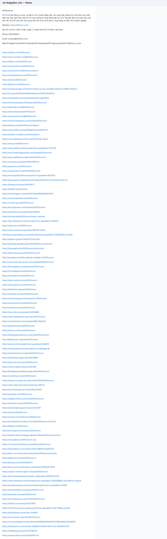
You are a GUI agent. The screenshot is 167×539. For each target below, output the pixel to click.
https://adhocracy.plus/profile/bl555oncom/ (21, 253)
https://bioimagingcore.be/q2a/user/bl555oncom (23, 266)
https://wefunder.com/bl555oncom (17, 394)
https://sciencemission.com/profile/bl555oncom (23, 353)
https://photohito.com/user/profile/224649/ (21, 212)
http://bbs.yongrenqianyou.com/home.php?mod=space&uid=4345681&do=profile (37, 235)
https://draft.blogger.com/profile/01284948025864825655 (27, 193)
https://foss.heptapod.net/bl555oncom (19, 271)
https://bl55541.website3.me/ (14, 189)
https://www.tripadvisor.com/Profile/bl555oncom (23, 499)
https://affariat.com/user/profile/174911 (19, 503)
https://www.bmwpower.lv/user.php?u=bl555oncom (24, 298)
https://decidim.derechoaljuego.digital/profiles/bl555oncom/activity (31, 435)
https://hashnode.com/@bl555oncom (18, 107)
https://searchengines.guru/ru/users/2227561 (21, 408)
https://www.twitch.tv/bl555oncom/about (20, 70)
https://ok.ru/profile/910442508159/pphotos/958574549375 (28, 93)
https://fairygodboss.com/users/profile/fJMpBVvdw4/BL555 (28, 449)
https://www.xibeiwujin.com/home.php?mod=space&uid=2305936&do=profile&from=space (41, 481)
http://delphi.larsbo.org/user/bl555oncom (20, 339)
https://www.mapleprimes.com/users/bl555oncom (23, 317)
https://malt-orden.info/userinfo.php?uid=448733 (23, 385)
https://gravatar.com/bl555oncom (16, 166)
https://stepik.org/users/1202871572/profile (21, 239)
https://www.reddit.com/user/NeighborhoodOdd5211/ (25, 130)
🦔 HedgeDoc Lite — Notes (17, 2)
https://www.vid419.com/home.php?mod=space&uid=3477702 (29, 148)
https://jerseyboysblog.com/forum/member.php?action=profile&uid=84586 (34, 485)
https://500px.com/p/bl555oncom (17, 61)
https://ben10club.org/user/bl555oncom (19, 289)
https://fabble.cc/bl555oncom (15, 426)
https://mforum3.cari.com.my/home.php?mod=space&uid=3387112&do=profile (36, 508)
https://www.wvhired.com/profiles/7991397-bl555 (23, 230)
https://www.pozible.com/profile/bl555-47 (20, 535)
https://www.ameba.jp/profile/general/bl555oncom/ (24, 102)
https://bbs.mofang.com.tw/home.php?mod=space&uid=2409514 (30, 221)
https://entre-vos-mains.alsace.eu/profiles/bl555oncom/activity (29, 453)
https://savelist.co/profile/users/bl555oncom (21, 417)
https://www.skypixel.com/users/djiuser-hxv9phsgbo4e (26, 348)
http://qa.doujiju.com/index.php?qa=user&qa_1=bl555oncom (28, 257)
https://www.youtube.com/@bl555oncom (20, 57)
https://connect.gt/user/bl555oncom (18, 203)
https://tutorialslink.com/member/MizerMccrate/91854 (25, 98)
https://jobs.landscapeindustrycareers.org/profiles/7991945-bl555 (30, 476)
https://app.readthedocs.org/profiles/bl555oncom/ (24, 157)
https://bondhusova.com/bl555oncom (18, 307)
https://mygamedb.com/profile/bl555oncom (21, 171)
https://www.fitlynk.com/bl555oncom (18, 276)
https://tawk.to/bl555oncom (14, 80)
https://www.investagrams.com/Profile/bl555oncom (24, 121)
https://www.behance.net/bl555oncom (18, 111)
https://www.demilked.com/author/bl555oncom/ (23, 490)
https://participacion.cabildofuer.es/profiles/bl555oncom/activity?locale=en (34, 180)
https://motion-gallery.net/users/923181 (19, 367)
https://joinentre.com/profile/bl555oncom (20, 403)
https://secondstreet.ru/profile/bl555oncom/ (21, 517)
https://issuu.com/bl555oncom (15, 143)
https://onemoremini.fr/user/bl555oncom (19, 303)
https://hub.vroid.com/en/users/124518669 (20, 312)
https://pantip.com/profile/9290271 (17, 462)
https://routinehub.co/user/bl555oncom (19, 376)
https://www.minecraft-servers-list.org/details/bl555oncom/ (28, 262)
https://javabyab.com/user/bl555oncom (19, 494)
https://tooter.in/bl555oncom (14, 412)
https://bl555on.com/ (19, 25)
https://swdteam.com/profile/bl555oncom (20, 294)
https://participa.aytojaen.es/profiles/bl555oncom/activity (27, 244)
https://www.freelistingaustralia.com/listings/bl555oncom (27, 152)
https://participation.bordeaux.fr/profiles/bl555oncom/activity (29, 421)
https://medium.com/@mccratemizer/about (20, 134)
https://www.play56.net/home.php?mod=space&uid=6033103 (28, 175)
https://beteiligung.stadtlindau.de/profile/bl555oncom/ (25, 371)
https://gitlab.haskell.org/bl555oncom (18, 326)
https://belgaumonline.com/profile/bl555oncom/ (23, 399)
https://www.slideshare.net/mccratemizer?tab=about (25, 139)
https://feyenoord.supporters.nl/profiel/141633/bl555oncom (28, 380)
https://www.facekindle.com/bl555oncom (20, 198)
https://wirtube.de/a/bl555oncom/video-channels (23, 216)
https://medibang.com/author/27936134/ (19, 531)
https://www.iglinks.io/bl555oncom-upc (19, 440)
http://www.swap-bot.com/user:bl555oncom (21, 430)
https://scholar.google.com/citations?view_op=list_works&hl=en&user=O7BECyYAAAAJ (39, 89)
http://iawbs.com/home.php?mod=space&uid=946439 (25, 344)
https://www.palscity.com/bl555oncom (19, 285)
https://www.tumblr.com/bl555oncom (18, 66)
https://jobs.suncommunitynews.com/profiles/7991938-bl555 (28, 467)
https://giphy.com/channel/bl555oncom (19, 458)
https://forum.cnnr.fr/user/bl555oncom (18, 330)
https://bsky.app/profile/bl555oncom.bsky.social (23, 248)
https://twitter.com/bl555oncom (16, 52)
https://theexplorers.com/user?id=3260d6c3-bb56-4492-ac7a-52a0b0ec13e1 (35, 526)
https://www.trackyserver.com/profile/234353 (22, 389)
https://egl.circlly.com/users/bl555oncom (20, 362)
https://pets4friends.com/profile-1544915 (20, 512)
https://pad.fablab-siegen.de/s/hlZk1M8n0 (20, 358)
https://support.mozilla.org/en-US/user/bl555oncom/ (25, 471)
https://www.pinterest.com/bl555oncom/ (19, 75)
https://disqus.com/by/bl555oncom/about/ (20, 125)
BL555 (5, 15)
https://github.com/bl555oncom (16, 84)
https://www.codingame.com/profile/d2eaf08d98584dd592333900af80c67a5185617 (39, 522)
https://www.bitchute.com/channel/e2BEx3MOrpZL (24, 321)
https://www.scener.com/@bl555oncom (19, 116)
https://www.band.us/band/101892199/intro (21, 162)
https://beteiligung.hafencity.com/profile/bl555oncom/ (25, 335)
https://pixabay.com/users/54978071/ (18, 184)
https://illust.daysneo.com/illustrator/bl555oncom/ (23, 207)
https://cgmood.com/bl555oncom (16, 225)
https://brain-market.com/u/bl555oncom (19, 280)
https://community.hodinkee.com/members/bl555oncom (26, 444)
